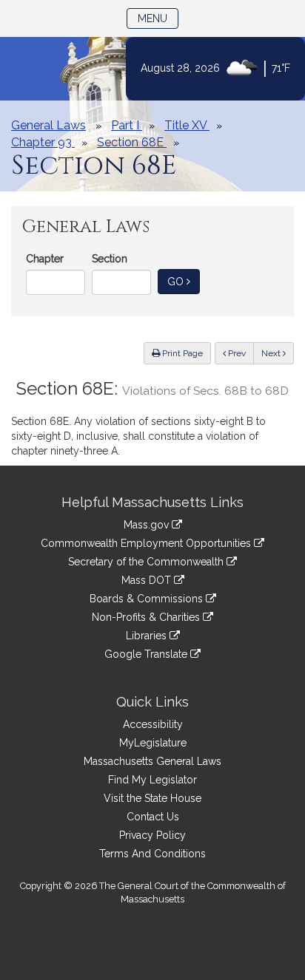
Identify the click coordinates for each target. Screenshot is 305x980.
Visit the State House (152, 798)
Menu (158, 18)
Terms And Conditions (152, 854)
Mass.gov (148, 525)
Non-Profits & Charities (147, 617)
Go (183, 281)
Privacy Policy (152, 835)
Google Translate (147, 654)
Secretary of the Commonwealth (147, 562)
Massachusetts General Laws (152, 761)
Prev (240, 352)
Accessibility (153, 724)
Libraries (148, 636)
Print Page (181, 353)
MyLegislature (153, 743)
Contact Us (153, 817)
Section (109, 259)
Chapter (45, 259)
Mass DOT (147, 580)
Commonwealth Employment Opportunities (147, 543)
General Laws (48, 125)
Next (272, 353)
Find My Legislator (152, 780)
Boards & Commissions (148, 599)
